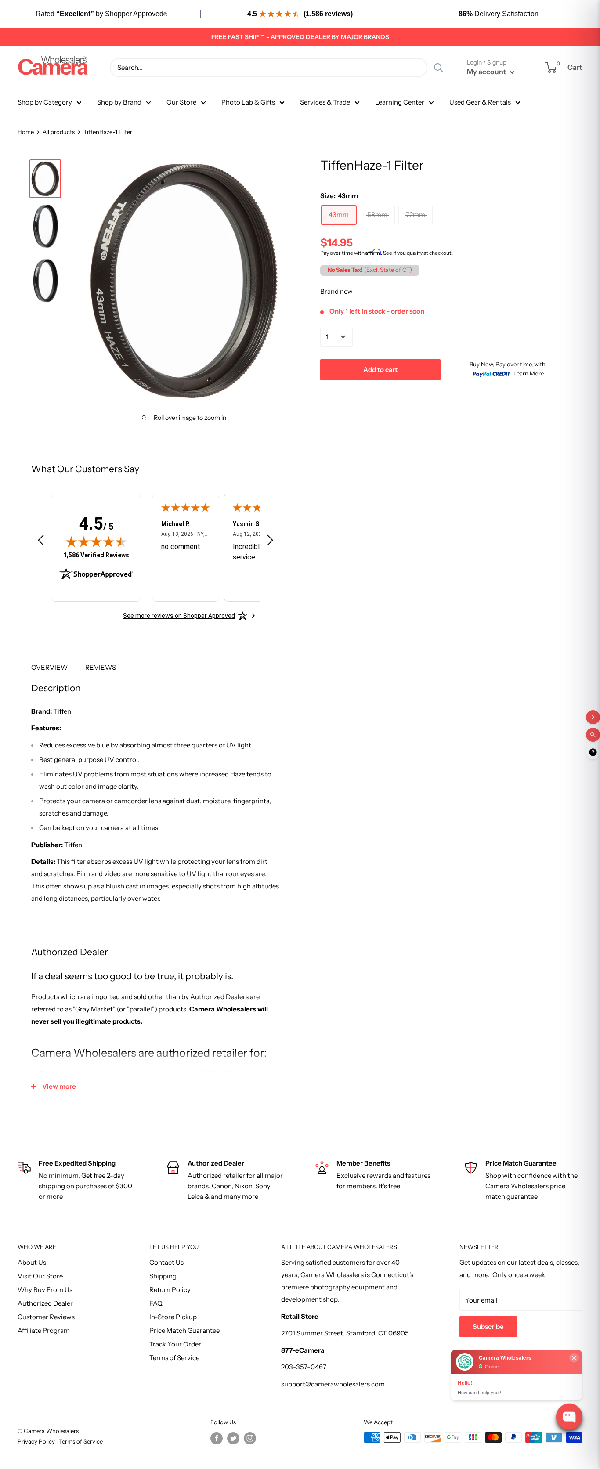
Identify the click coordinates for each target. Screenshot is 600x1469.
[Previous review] (41, 541)
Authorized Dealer (45, 1303)
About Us (32, 1262)
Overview (49, 667)
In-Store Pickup (173, 1317)
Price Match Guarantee (184, 1330)
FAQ (156, 1303)
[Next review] (270, 541)
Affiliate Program (44, 1330)
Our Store (181, 102)
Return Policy (170, 1289)
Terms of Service (174, 1358)
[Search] (438, 67)
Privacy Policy (37, 1441)
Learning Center (399, 102)
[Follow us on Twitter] (233, 1438)
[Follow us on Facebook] (216, 1438)
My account (487, 71)
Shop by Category (45, 102)
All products (59, 131)
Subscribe (488, 1326)
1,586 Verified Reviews (96, 555)
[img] (96, 541)
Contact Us (166, 1262)
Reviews (100, 667)
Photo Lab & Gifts (248, 102)
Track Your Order (175, 1344)
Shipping (163, 1276)
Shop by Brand (119, 102)
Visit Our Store (40, 1276)
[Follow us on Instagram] (250, 1438)
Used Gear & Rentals (480, 102)
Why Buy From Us (45, 1289)
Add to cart (380, 369)
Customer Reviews (46, 1317)
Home (26, 131)
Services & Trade (325, 102)
